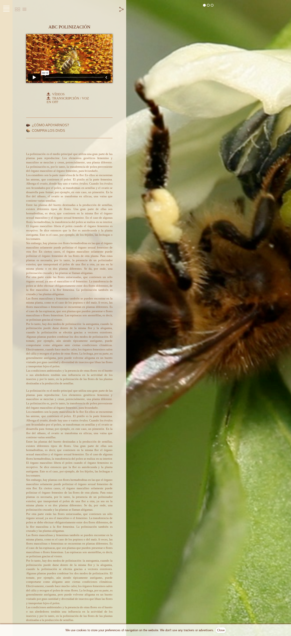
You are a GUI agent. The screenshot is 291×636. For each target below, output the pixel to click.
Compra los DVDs (48, 130)
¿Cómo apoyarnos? (50, 125)
